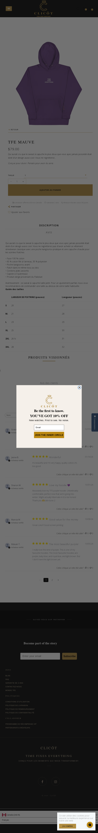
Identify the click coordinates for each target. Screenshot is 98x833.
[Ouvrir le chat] (90, 825)
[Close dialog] (79, 387)
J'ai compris (67, 826)
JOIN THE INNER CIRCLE (49, 435)
